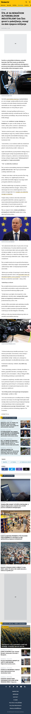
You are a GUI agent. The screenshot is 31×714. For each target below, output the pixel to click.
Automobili (13, 462)
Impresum (15, 694)
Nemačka (5, 462)
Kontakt (15, 697)
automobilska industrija (12, 99)
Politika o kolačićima (15, 702)
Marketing (15, 691)
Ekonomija (4, 9)
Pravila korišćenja (15, 708)
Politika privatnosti (15, 705)
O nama (15, 700)
